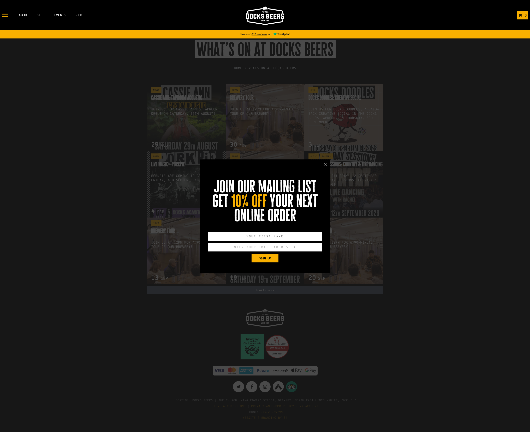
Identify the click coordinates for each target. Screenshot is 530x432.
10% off (249, 201)
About (24, 15)
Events (60, 15)
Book (79, 15)
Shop (41, 15)
